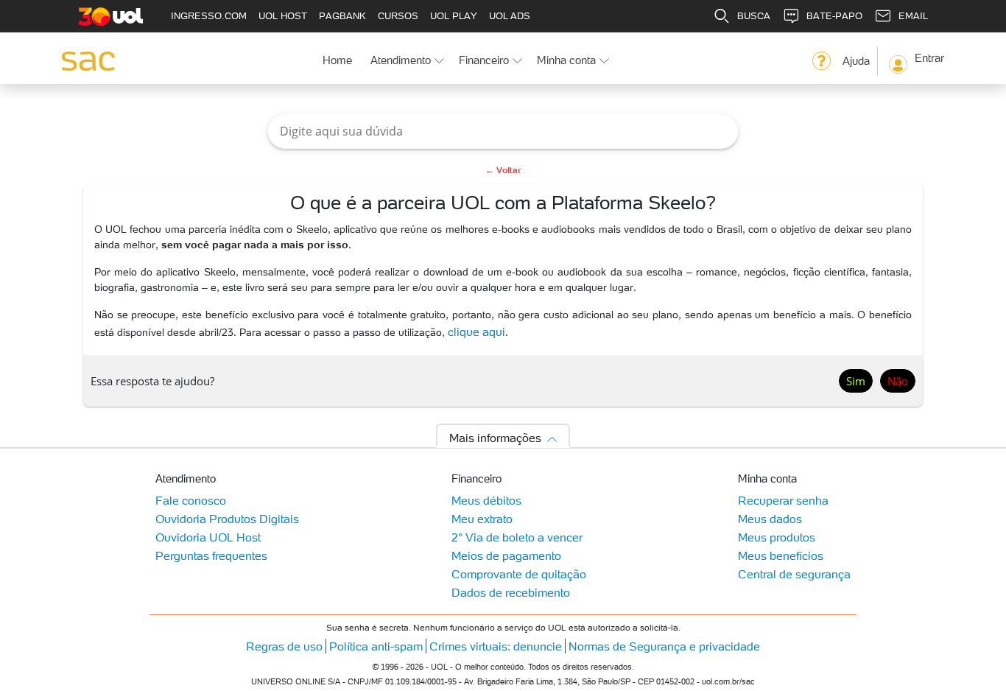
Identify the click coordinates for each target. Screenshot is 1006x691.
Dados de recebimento (510, 592)
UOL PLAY (453, 16)
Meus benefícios (780, 555)
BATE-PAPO (834, 16)
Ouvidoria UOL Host (208, 537)
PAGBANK (342, 16)
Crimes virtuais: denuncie (495, 646)
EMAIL (913, 16)
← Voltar (503, 169)
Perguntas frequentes (211, 555)
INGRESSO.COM (209, 16)
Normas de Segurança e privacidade (664, 646)
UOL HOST (282, 16)
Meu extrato (482, 518)
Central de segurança (794, 574)
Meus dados (770, 518)
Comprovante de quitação (518, 574)
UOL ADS (509, 16)
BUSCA (753, 16)
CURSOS (398, 16)
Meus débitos (486, 500)
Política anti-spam (376, 646)
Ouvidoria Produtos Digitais (227, 518)
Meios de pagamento (506, 555)
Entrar (929, 58)
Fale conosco (190, 500)
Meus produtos (776, 537)
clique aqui (476, 331)
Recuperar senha (783, 500)
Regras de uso (284, 646)
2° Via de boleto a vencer (517, 537)
